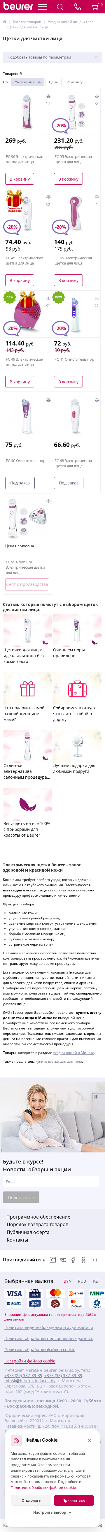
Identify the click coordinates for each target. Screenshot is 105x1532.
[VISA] (34, 1293)
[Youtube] (93, 1260)
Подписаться (21, 1197)
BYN (68, 1281)
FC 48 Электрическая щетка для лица (73, 463)
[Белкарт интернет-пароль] (14, 1303)
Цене (53, 82)
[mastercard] (76, 1303)
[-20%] (76, 214)
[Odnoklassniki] (83, 1260)
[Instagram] (52, 1260)
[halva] (55, 1303)
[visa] (14, 1293)
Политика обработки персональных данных (48, 1338)
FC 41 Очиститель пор (74, 359)
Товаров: (10, 73)
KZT (96, 1281)
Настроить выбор (49, 1512)
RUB (82, 1281)
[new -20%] (76, 315)
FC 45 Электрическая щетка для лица (24, 260)
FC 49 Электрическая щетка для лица (24, 362)
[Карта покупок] (34, 1303)
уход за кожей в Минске (73, 1052)
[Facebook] (73, 1260)
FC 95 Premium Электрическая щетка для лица (25, 567)
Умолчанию (25, 82)
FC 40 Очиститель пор (26, 460)
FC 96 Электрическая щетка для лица (24, 159)
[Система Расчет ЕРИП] (76, 1293)
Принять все (73, 1500)
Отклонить (31, 1500)
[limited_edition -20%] (27, 214)
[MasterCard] (55, 1293)
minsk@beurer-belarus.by (29, 1380)
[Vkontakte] (63, 1260)
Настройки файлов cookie (29, 1361)
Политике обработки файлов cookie (43, 1487)
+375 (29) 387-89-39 (23, 1375)
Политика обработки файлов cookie (39, 1349)
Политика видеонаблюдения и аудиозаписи (48, 1327)
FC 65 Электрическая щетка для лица (73, 260)
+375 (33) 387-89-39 (63, 1375)
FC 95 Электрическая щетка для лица (73, 159)
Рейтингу (74, 82)
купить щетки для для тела (59, 1061)
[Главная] (4, 21)
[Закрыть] (89, 1440)
